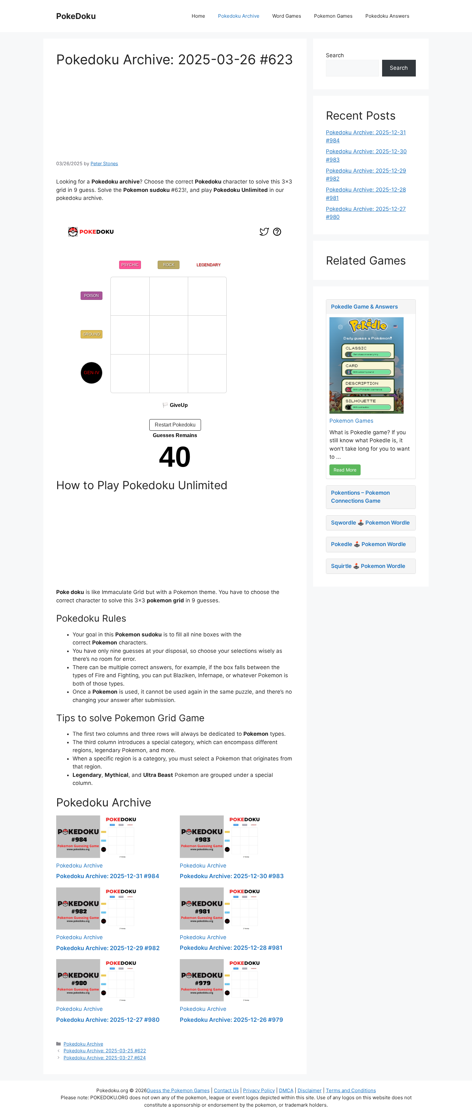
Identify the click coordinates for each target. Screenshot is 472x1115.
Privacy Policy (259, 1090)
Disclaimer (310, 1090)
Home (198, 16)
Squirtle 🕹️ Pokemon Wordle (368, 566)
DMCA (286, 1090)
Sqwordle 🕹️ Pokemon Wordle (370, 522)
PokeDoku (76, 16)
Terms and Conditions (351, 1090)
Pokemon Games (333, 16)
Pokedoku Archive (238, 16)
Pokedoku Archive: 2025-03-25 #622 (105, 1050)
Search (335, 55)
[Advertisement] (175, 112)
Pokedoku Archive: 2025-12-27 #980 (108, 1019)
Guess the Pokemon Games (178, 1090)
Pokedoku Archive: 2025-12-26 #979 (231, 1019)
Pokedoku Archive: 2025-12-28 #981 (231, 947)
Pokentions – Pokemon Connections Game (360, 497)
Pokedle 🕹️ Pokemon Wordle (368, 544)
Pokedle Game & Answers (364, 306)
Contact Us (226, 1090)
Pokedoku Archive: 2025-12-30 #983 (232, 876)
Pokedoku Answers (387, 16)
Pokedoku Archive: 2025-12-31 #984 (107, 876)
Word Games (286, 16)
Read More (345, 469)
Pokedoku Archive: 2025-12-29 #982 (108, 948)
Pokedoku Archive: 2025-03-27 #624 (105, 1057)
